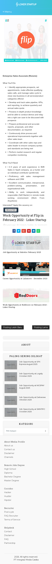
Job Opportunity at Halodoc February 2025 (22, 252)
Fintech (23, 225)
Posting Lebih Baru (12, 327)
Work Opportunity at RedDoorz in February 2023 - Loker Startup (25, 306)
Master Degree (11, 480)
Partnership (9, 543)
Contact (8, 531)
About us (8, 445)
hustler (30, 225)
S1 (35, 225)
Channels (8, 457)
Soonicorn (42, 225)
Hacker (7, 492)
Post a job (9, 512)
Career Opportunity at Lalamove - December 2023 (25, 278)
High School (10, 469)
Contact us (9, 449)
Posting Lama (41, 327)
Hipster (7, 500)
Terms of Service (12, 519)
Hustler (7, 496)
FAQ (6, 539)
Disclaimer (9, 453)
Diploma (8, 473)
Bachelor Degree (12, 476)
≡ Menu (7, 11)
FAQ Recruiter (11, 516)
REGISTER (11, 210)
